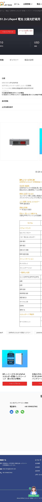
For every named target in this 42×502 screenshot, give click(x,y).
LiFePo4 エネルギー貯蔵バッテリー (21, 11)
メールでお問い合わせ (26, 32)
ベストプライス (7, 32)
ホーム (2, 11)
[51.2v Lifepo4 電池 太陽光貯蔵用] (14, 359)
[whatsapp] (17, 412)
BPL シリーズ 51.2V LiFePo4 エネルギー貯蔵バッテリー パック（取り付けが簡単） (14, 376)
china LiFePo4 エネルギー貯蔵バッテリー (27, 498)
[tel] (28, 412)
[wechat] (22, 412)
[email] (11, 412)
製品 (7, 11)
